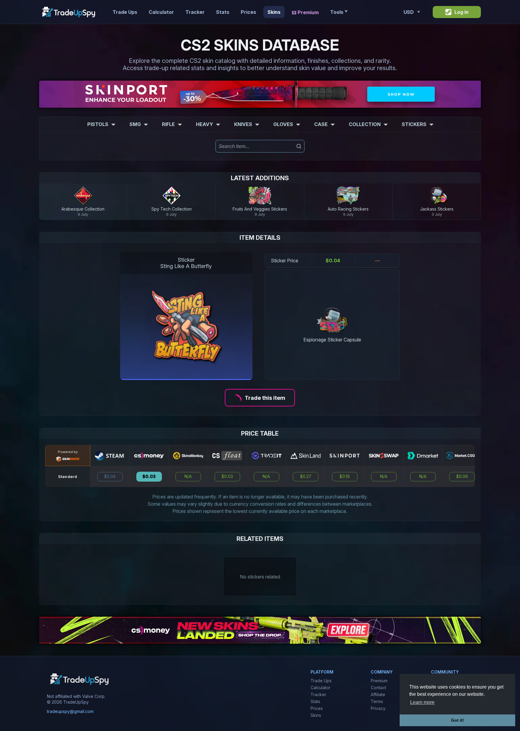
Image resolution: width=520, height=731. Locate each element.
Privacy (378, 708)
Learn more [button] (422, 702)
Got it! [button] (457, 720)
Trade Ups (125, 12)
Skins (274, 12)
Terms (377, 701)
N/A (188, 476)
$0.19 (344, 476)
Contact (378, 687)
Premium (379, 680)
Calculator (161, 12)
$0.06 (462, 476)
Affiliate (378, 694)
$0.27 (305, 476)
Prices (248, 12)
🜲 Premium (305, 12)
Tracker (195, 12)
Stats (222, 12)
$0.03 (149, 476)
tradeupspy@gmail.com (70, 711)
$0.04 (110, 476)
